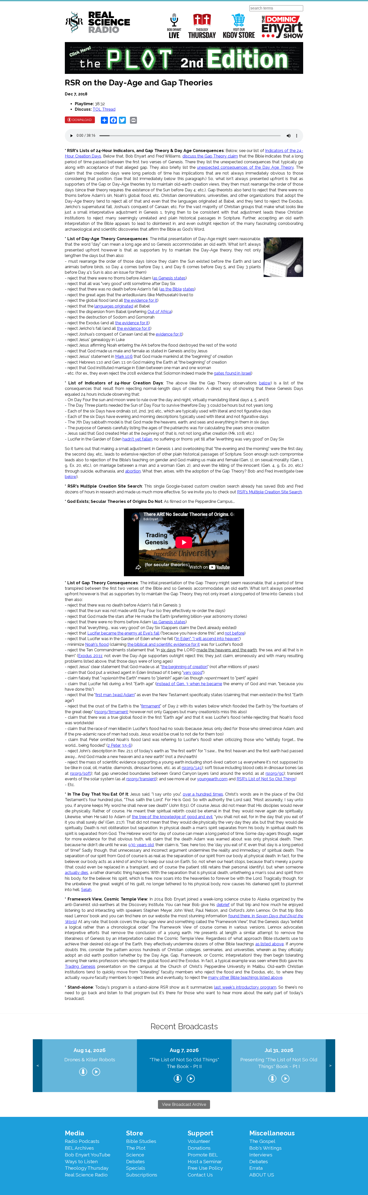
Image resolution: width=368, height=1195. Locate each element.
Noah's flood (97, 644)
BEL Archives (79, 1148)
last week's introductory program (245, 987)
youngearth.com (212, 779)
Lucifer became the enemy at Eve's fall (123, 633)
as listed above (269, 944)
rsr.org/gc (275, 773)
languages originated (113, 306)
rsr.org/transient (141, 779)
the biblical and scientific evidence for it (163, 644)
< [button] (38, 1066)
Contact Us (200, 1174)
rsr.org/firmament (111, 711)
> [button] (330, 1066)
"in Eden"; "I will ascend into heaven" (207, 638)
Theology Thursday (202, 25)
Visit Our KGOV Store (239, 25)
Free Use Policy (205, 1168)
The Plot (135, 1148)
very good (192, 672)
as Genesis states (169, 278)
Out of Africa (159, 311)
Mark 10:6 (124, 356)
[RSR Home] (97, 23)
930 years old (141, 844)
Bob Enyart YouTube (87, 1154)
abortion (133, 471)
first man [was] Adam (114, 694)
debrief (223, 904)
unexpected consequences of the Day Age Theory (245, 167)
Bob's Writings (265, 1148)
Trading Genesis (80, 966)
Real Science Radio (86, 1174)
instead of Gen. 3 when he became (189, 683)
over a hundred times (203, 794)
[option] (89, 1065)
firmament (150, 706)
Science (135, 1154)
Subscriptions (141, 1174)
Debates (135, 1161)
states (188, 289)
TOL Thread (104, 109)
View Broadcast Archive (184, 1104)
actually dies (76, 872)
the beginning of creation (184, 666)
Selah (86, 889)
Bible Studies (141, 1141)
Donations (199, 1148)
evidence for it (169, 334)
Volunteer (199, 1141)
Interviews (260, 1154)
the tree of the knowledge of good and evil (172, 816)
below (265, 383)
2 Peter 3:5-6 (119, 745)
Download (82, 120)
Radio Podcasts (82, 1141)
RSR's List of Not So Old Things (266, 779)
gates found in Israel (232, 373)
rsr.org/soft (80, 773)
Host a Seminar (205, 1161)
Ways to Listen (81, 1161)
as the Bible (171, 289)
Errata (256, 1168)
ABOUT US (261, 1174)
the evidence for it (140, 300)
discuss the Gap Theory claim (210, 156)
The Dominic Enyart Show (282, 27)
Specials (135, 1168)
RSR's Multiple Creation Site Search (269, 492)
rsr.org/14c (192, 767)
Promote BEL (203, 1154)
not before (234, 633)
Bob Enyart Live (174, 25)
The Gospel (262, 1141)
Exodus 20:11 (90, 655)
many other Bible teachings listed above (245, 977)
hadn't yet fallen (137, 439)
